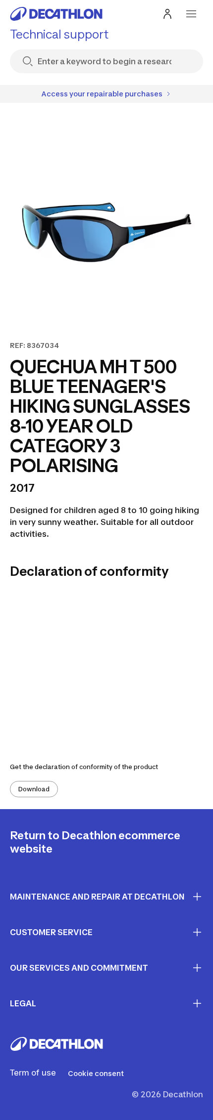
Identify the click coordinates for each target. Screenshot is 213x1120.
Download (34, 789)
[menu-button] (191, 14)
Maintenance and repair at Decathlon (97, 897)
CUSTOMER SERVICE (51, 932)
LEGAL (23, 1003)
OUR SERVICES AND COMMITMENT (79, 968)
